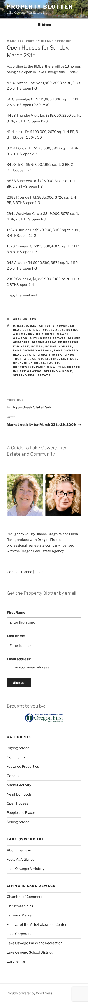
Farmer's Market (20, 915)
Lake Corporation (21, 934)
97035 (31, 325)
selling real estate (32, 375)
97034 (18, 325)
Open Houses (25, 319)
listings (69, 358)
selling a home (58, 371)
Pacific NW (46, 367)
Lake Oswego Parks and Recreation (35, 943)
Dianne (26, 572)
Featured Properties (23, 767)
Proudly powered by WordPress (29, 993)
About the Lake (19, 850)
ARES (59, 330)
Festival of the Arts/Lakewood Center (37, 925)
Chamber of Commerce (25, 897)
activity (47, 325)
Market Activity (19, 785)
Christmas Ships (20, 906)
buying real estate (48, 338)
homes (37, 346)
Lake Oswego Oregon (32, 350)
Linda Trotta (50, 354)
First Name (16, 613)
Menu (46, 24)
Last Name (16, 636)
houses (65, 346)
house (51, 346)
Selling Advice (18, 822)
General (13, 776)
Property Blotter (40, 6)
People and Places (21, 813)
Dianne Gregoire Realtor (55, 342)
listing (52, 358)
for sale (21, 346)
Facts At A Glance (21, 859)
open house (34, 363)
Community (16, 757)
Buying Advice (18, 748)
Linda (39, 572)
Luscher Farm (18, 961)
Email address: (19, 659)
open (17, 363)
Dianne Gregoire (56, 41)
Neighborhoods (19, 794)
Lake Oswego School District (30, 952)
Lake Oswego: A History (25, 869)
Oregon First (47, 540)
